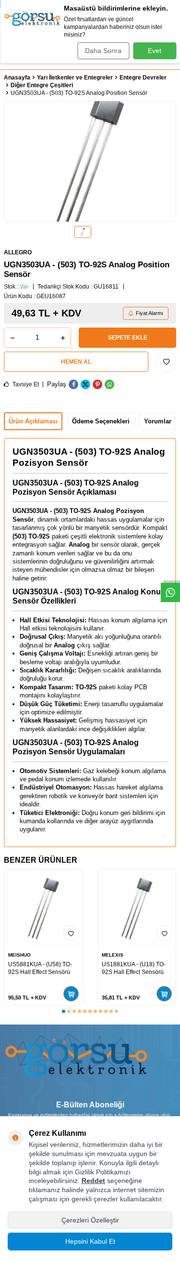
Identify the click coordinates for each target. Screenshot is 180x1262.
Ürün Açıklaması (33, 421)
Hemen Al (76, 361)
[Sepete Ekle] (71, 993)
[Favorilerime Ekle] (71, 933)
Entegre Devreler (143, 77)
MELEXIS (112, 955)
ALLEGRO (18, 252)
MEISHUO (19, 955)
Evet (154, 50)
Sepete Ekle (127, 337)
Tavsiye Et (25, 384)
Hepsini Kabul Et (90, 1241)
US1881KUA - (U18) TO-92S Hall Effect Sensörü (134, 968)
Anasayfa (17, 77)
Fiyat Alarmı (149, 313)
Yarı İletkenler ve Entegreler (75, 77)
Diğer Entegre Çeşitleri (42, 85)
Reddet (93, 1180)
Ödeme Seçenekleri (101, 421)
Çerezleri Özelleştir (90, 1220)
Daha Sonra (103, 50)
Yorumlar (157, 421)
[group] (90, 161)
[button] (63, 1011)
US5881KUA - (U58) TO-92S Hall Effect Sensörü (40, 968)
